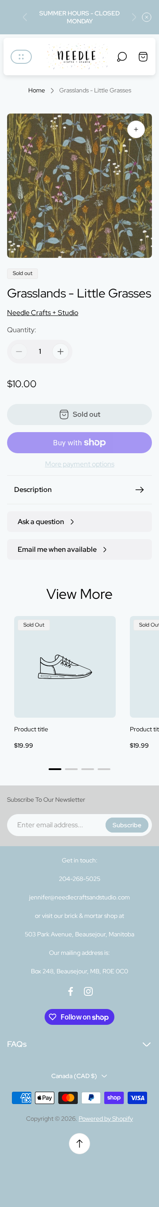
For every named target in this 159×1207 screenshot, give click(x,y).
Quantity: (21, 329)
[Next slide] (134, 17)
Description (33, 489)
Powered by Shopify (106, 1119)
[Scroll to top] (79, 1143)
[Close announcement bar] (146, 17)
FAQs (16, 1044)
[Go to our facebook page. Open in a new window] (70, 991)
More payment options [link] (79, 464)
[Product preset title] (65, 666)
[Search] (122, 56)
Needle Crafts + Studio (42, 312)
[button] (55, 769)
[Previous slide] (25, 17)
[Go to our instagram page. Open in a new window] (88, 991)
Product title (31, 729)
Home (36, 90)
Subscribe (127, 825)
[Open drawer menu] (21, 57)
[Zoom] (136, 129)
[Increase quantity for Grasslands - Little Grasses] (60, 351)
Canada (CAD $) (74, 1076)
